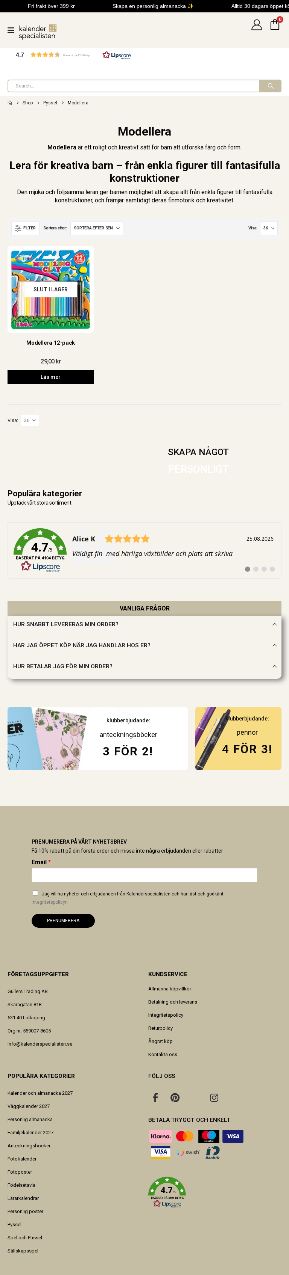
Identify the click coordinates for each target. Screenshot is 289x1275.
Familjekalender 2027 (30, 1132)
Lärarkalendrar (23, 1198)
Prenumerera (63, 920)
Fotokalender (22, 1159)
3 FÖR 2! (128, 751)
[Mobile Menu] (13, 30)
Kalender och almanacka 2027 (40, 1093)
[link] (144, 550)
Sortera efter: (55, 228)
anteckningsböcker (128, 734)
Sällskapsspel (23, 1251)
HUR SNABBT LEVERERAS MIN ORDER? (66, 624)
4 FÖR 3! (247, 749)
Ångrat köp (160, 1041)
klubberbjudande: (247, 719)
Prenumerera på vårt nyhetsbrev (79, 842)
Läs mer (51, 377)
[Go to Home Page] (10, 103)
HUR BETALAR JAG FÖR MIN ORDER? (63, 666)
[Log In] (256, 30)
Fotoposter (20, 1172)
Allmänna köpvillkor (169, 989)
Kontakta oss (162, 1054)
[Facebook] (155, 1097)
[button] (73, 54)
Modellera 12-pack (50, 342)
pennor (247, 732)
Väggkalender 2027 (29, 1106)
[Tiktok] (234, 1097)
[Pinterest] (175, 1097)
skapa (171, 192)
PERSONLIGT (198, 469)
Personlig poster (25, 1211)
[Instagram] (214, 1097)
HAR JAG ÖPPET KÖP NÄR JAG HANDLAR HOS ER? (82, 645)
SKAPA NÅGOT (198, 452)
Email (41, 862)
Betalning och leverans (172, 1002)
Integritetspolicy (165, 1015)
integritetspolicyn (50, 902)
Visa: (252, 228)
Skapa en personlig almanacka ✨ (153, 6)
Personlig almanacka (30, 1119)
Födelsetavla (21, 1185)
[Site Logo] (38, 32)
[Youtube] (194, 1097)
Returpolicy (160, 1028)
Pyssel (14, 1224)
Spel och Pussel (25, 1237)
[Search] (270, 86)
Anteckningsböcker (29, 1145)
